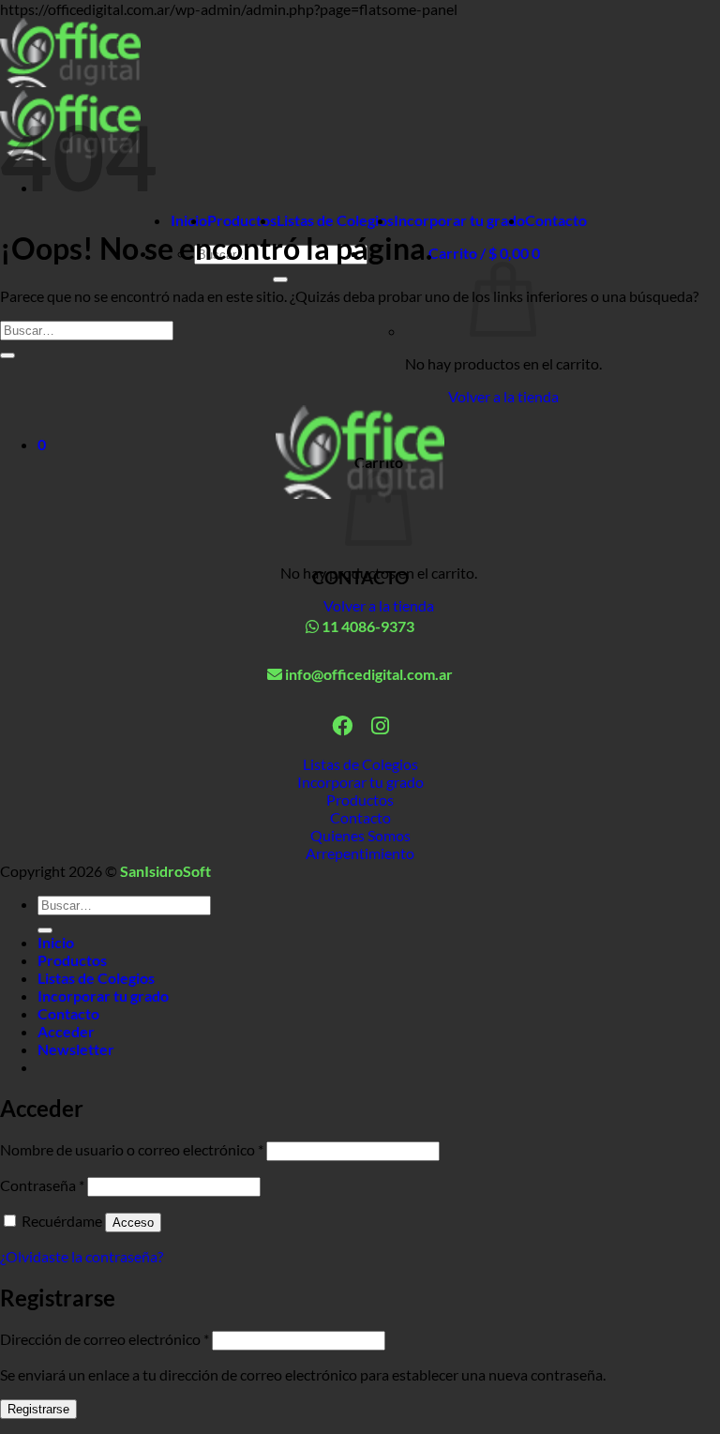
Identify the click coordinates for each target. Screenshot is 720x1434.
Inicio (189, 220)
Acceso (133, 1222)
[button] (484, 253)
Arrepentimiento (360, 853)
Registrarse (38, 1409)
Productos (242, 220)
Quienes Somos (360, 835)
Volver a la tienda (503, 396)
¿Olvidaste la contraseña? (81, 1256)
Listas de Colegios (335, 220)
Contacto (556, 220)
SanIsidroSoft (165, 871)
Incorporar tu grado (459, 220)
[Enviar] (280, 279)
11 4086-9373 (366, 626)
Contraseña (42, 1185)
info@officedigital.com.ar (367, 674)
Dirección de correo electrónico (104, 1339)
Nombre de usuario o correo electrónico (131, 1149)
